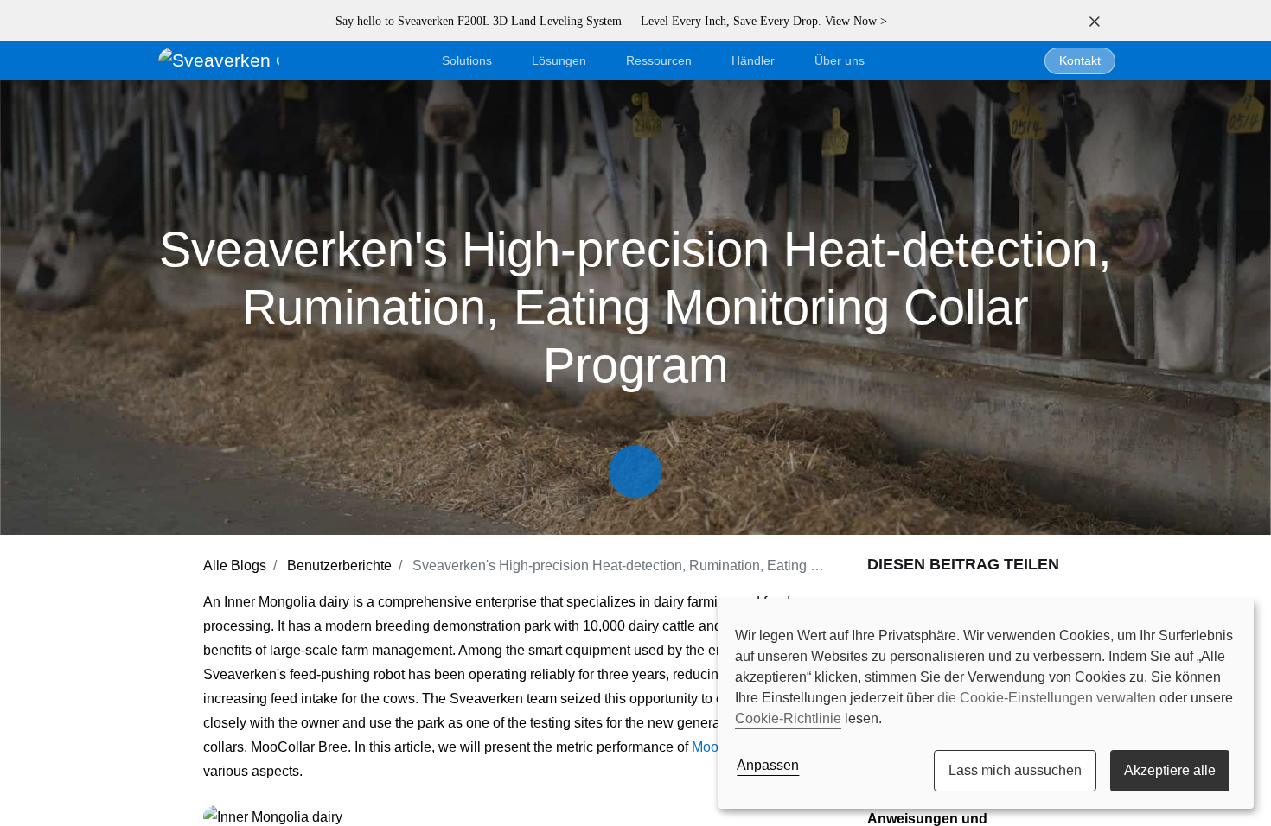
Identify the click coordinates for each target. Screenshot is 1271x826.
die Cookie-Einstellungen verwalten (1046, 697)
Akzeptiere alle (1170, 770)
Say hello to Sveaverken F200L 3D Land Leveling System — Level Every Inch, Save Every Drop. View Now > (611, 21)
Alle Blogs (234, 565)
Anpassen (768, 765)
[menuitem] (840, 61)
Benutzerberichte (339, 565)
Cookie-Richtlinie (788, 718)
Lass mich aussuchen (1015, 770)
